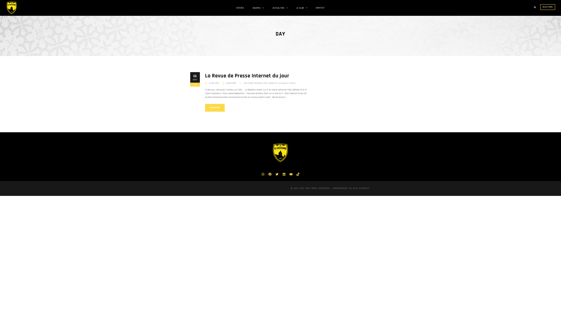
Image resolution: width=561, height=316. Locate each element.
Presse (292, 83)
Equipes (257, 8)
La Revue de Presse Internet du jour (247, 75)
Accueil (240, 7)
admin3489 (231, 83)
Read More (215, 108)
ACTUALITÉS (278, 8)
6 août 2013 (214, 83)
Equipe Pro (273, 83)
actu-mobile (248, 83)
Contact (320, 7)
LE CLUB (300, 8)
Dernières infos (260, 83)
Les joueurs (283, 83)
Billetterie (548, 7)
